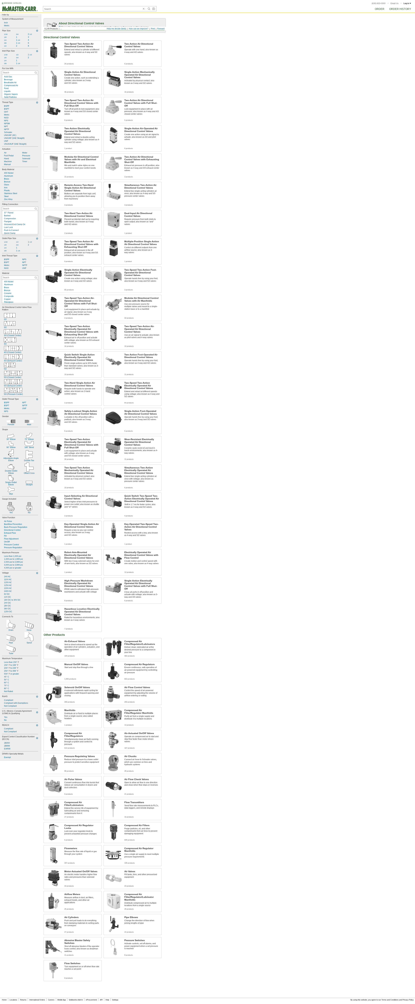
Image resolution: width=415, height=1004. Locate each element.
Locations (13, 1000)
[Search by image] (153, 8)
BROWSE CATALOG (12, 3)
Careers (51, 1000)
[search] (35, 72)
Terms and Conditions (390, 1000)
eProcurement (91, 1000)
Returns (23, 1000)
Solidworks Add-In (76, 1000)
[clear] (144, 9)
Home (4, 1000)
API (101, 1000)
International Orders (37, 1000)
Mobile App (61, 1000)
